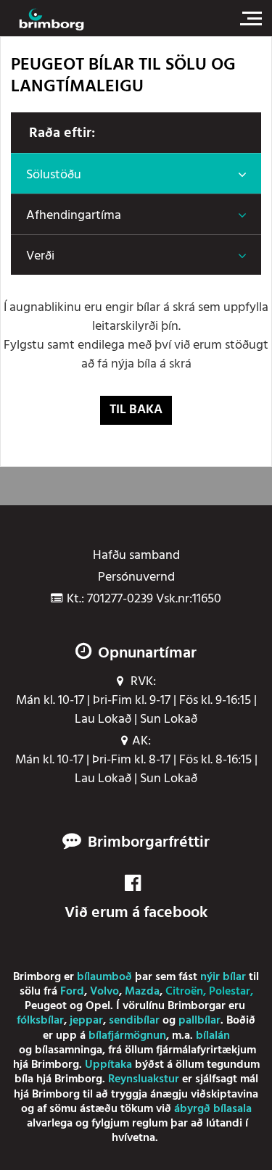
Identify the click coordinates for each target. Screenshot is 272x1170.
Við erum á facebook (136, 912)
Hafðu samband (136, 556)
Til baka (136, 409)
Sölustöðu (53, 175)
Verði (40, 256)
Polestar (229, 991)
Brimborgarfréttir (149, 843)
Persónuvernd (136, 577)
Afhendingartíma (73, 215)
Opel (98, 1006)
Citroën (184, 991)
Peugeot (46, 1006)
